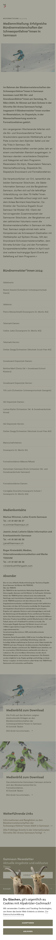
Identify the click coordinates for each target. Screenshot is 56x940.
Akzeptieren (28, 923)
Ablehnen (28, 931)
